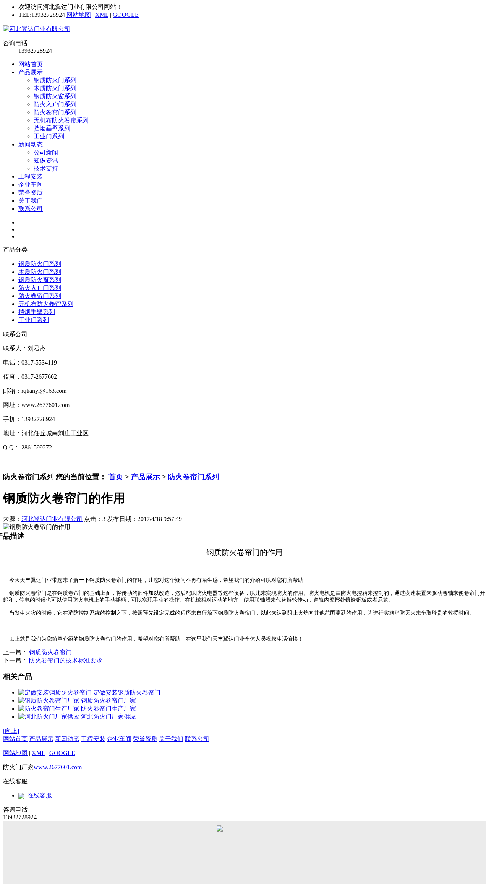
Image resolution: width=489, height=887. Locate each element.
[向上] (11, 731)
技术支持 (46, 168)
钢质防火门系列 (55, 80)
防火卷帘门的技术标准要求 (65, 660)
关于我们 (30, 200)
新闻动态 (30, 144)
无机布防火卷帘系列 (61, 120)
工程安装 (30, 176)
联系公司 (30, 208)
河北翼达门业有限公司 (52, 519)
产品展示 (30, 72)
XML (101, 14)
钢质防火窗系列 (55, 96)
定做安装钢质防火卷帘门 (126, 692)
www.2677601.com (58, 767)
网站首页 (30, 64)
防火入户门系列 (55, 104)
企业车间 (30, 184)
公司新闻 (46, 152)
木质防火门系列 (55, 88)
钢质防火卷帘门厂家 (107, 700)
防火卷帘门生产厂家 (107, 708)
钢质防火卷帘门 (50, 652)
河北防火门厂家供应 (107, 716)
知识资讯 (46, 160)
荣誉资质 (30, 192)
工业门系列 (49, 136)
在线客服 (38, 795)
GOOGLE (126, 14)
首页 (115, 477)
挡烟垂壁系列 (52, 128)
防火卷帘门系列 (55, 112)
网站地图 (78, 14)
